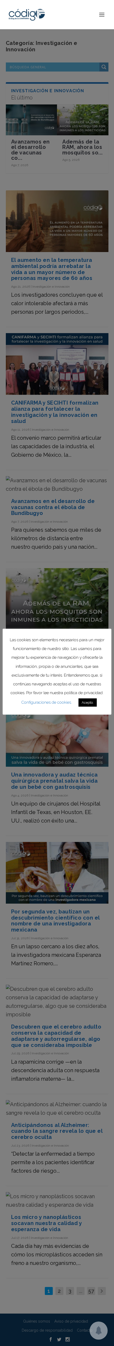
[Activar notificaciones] (99, 1331)
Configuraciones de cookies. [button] (46, 702)
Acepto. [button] (88, 703)
